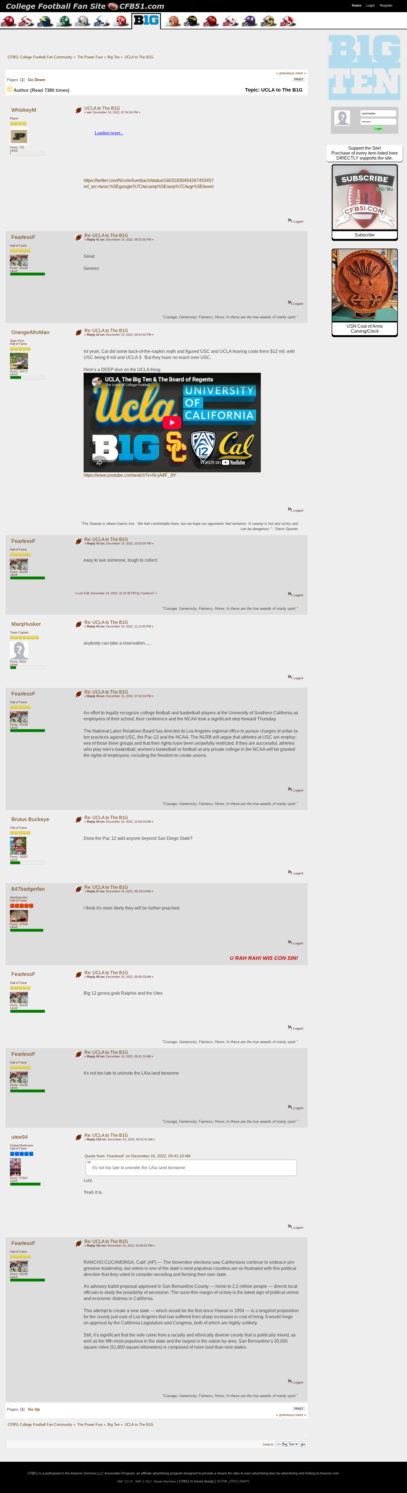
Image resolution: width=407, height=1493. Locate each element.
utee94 (19, 1137)
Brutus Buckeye (30, 819)
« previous (285, 73)
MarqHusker (26, 624)
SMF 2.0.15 (125, 1481)
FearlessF (23, 237)
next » (300, 73)
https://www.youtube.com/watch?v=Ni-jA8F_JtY (130, 475)
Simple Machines (165, 1481)
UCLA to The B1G (102, 108)
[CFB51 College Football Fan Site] (203, 6)
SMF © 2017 (143, 1481)
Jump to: (268, 1444)
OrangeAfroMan (30, 332)
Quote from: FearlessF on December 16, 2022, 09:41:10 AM (137, 1156)
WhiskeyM (23, 110)
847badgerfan (28, 889)
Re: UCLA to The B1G (106, 235)
